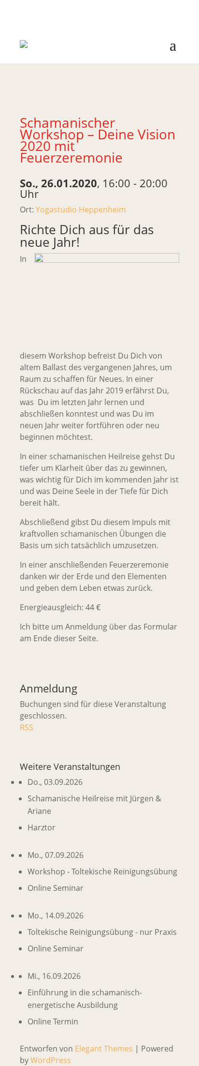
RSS (26, 727)
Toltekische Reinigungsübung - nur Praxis (102, 932)
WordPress (50, 1060)
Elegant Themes (104, 1048)
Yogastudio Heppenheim (81, 209)
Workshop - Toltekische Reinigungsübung (102, 871)
